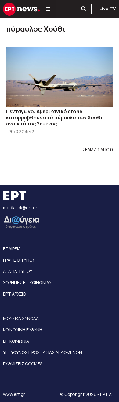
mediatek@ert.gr (20, 207)
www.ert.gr (14, 394)
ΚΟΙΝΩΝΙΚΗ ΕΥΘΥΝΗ (22, 330)
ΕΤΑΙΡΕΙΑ (12, 248)
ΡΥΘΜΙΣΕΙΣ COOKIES (22, 364)
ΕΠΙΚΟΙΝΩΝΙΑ (16, 341)
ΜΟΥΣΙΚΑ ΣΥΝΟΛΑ (21, 318)
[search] (84, 9)
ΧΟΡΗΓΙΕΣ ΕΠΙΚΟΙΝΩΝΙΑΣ (27, 282)
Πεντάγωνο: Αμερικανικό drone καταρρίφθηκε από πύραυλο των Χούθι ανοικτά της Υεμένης (54, 117)
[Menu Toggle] (48, 9)
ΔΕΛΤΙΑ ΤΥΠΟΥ (17, 271)
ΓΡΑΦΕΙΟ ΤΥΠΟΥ (19, 260)
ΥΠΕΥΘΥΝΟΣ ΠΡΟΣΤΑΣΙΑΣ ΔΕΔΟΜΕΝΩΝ (42, 352)
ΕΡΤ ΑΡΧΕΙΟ (14, 294)
